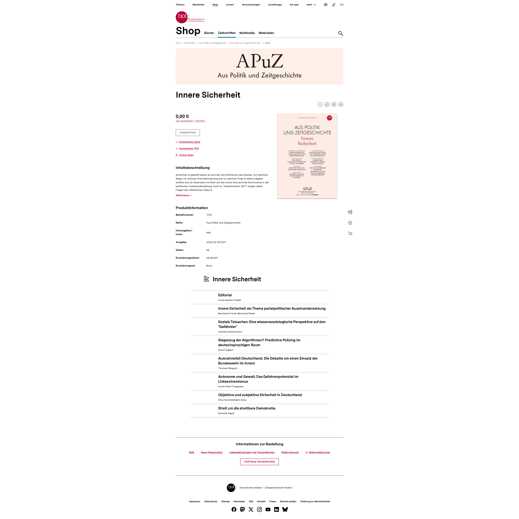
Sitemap (225, 501)
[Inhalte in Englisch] (341, 5)
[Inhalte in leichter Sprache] (325, 5)
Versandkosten (185, 121)
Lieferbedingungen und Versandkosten (252, 452)
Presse (273, 501)
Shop (178, 43)
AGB (191, 452)
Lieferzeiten (200, 121)
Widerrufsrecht (290, 452)
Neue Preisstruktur (212, 452)
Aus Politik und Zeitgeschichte (212, 43)
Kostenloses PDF (189, 148)
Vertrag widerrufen (259, 461)
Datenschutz (210, 501)
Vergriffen (188, 133)
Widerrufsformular (319, 452)
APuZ (267, 43)
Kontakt (261, 501)
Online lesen (186, 155)
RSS (251, 501)
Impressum (194, 501)
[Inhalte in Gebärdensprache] (333, 5)
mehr (311, 4)
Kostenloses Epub (189, 142)
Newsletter (239, 501)
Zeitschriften (189, 43)
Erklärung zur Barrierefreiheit (315, 501)
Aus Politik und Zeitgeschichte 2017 (245, 43)
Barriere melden (288, 501)
